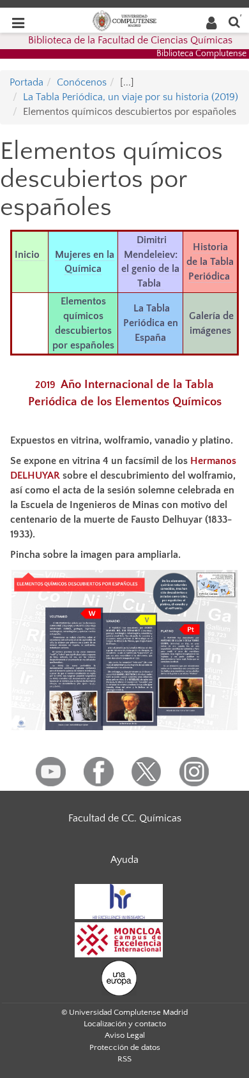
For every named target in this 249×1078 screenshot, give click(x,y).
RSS (124, 1058)
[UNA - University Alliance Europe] (119, 978)
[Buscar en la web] (234, 21)
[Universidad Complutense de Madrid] (124, 20)
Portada (26, 82)
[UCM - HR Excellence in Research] (119, 901)
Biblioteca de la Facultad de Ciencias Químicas (130, 40)
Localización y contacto (125, 1023)
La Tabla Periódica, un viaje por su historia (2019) (130, 97)
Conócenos (82, 82)
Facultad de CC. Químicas (124, 818)
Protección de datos (124, 1047)
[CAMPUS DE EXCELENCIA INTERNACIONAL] (119, 939)
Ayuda (124, 859)
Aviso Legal (125, 1035)
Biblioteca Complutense (201, 54)
